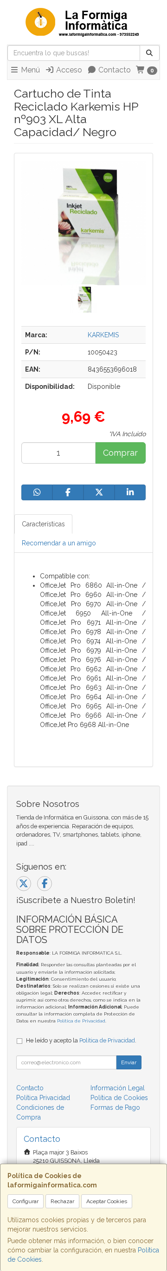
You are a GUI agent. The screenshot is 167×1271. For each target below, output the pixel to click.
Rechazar (62, 1201)
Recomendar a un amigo (59, 543)
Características (43, 524)
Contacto (113, 70)
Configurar (26, 1201)
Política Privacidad (43, 1097)
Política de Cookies (119, 1097)
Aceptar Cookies (106, 1201)
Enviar (128, 1062)
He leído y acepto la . (81, 1040)
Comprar (120, 453)
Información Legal (117, 1088)
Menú (29, 70)
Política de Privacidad (81, 1020)
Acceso (68, 70)
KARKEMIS (103, 335)
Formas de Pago (115, 1107)
